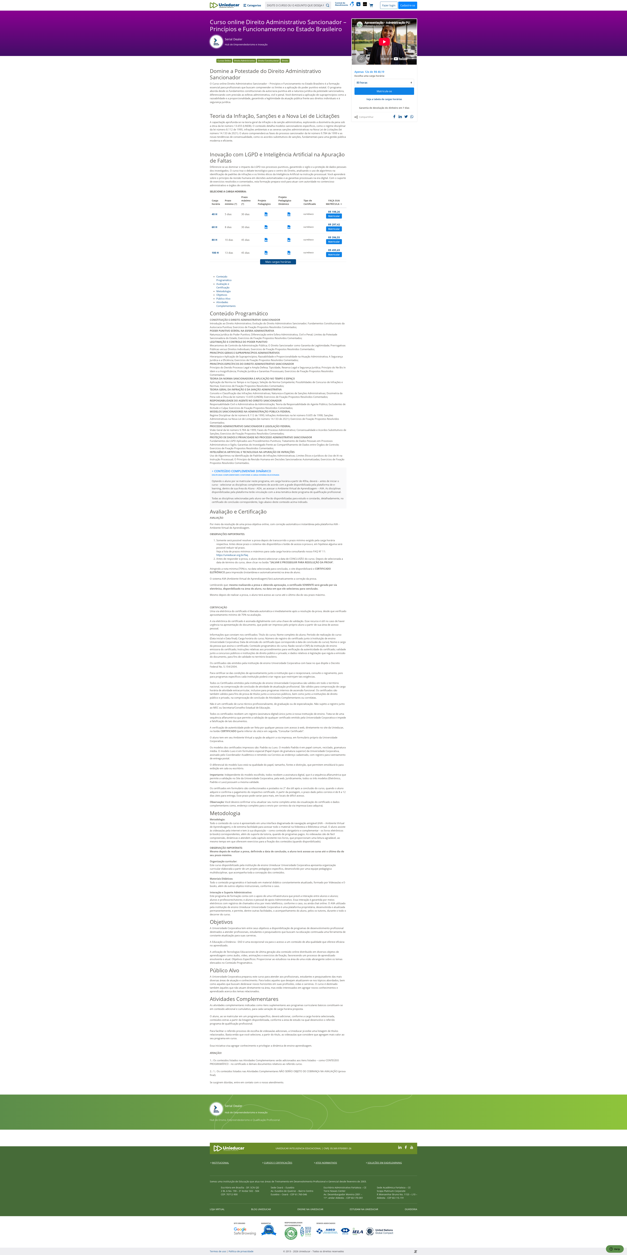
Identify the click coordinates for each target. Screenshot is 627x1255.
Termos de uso (218, 1251)
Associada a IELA (358, 1231)
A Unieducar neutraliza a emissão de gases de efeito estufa (291, 1233)
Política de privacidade (241, 1251)
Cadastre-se (407, 5)
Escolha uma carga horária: (369, 75)
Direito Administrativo (244, 60)
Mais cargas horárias (278, 262)
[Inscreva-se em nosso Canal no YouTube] (411, 1147)
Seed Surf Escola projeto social (305, 1233)
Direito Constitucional (268, 60)
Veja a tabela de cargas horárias (384, 99)
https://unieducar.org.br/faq (232, 555)
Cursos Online (224, 60)
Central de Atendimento (341, 4)
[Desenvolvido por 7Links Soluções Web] (386, 1251)
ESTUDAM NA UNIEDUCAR (364, 1209)
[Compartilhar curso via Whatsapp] (412, 117)
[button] (252, 5)
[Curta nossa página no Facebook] (405, 1147)
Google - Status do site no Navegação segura (245, 1231)
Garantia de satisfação (269, 1230)
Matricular (334, 216)
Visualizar (266, 214)
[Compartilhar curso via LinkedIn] (400, 116)
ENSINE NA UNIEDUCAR (310, 1209)
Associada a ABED (327, 1231)
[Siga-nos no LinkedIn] (400, 1147)
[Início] (224, 5)
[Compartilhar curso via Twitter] (406, 116)
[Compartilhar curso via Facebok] (394, 116)
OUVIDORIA (411, 1209)
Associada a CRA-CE (345, 1231)
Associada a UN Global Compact (379, 1231)
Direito (285, 60)
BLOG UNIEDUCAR (261, 1209)
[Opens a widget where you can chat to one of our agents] (615, 1249)
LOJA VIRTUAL (217, 1209)
